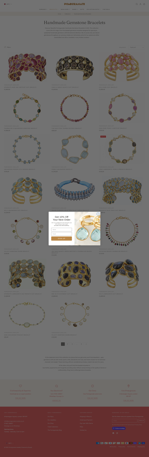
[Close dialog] (98, 213)
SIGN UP (61, 238)
